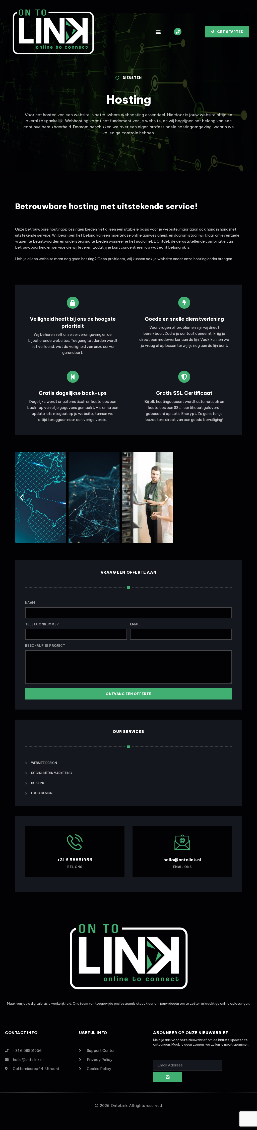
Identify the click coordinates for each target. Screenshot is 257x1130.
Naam (30, 603)
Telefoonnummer (42, 624)
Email (135, 624)
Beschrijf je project (45, 646)
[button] (158, 32)
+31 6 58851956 (74, 860)
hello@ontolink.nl (182, 860)
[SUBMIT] (167, 1077)
